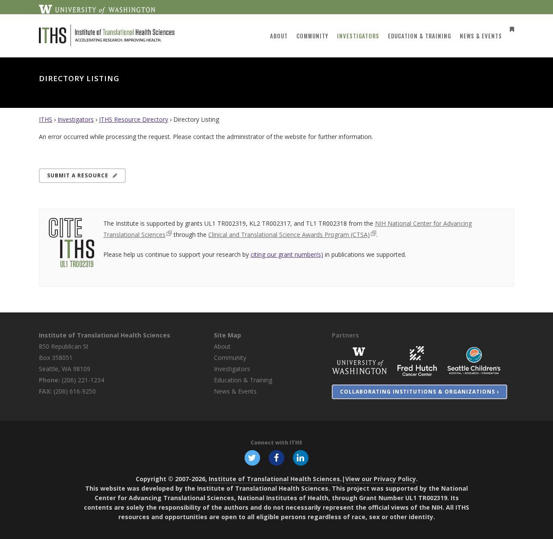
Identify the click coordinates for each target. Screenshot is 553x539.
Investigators (75, 119)
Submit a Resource (77, 175)
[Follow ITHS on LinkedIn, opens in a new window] (300, 457)
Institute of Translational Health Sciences (104, 335)
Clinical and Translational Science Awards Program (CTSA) (289, 234)
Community (230, 357)
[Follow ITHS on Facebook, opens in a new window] (276, 457)
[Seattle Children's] (474, 360)
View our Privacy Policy (380, 479)
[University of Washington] (359, 360)
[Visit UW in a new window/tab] (97, 9)
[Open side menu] (510, 29)
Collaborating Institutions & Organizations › (419, 391)
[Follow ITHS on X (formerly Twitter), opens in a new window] (252, 457)
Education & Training (243, 380)
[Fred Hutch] (417, 360)
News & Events (235, 391)
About (222, 346)
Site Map (227, 335)
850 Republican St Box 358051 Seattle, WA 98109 (64, 357)
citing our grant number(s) (287, 254)
